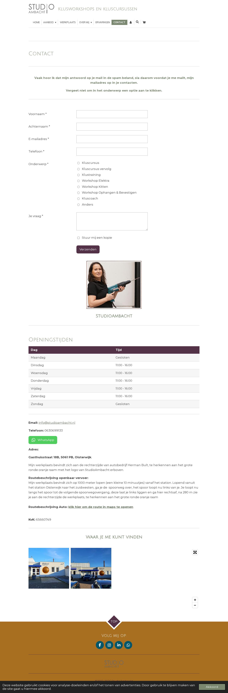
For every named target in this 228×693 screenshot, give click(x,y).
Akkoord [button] (212, 687)
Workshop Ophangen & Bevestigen (109, 192)
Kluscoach (90, 198)
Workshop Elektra (95, 180)
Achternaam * (39, 126)
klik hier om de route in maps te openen (100, 507)
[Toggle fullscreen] (195, 552)
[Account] (130, 22)
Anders (87, 204)
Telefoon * (36, 151)
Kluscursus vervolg (96, 169)
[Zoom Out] (195, 605)
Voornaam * (37, 114)
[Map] (158, 579)
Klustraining (91, 175)
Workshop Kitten (95, 186)
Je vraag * (35, 216)
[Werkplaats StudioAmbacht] (49, 568)
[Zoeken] (137, 22)
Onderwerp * (38, 164)
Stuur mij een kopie (97, 237)
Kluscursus (90, 163)
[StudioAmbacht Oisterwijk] (91, 568)
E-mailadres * (38, 139)
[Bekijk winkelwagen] (144, 22)
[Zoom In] (195, 600)
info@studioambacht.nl (57, 422)
